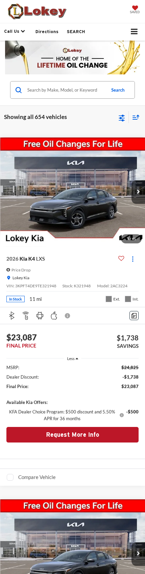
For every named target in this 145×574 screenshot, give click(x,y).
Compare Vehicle (37, 477)
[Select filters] (122, 117)
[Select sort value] (134, 117)
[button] (138, 192)
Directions (46, 31)
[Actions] (133, 259)
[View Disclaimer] (68, 316)
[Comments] (134, 315)
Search (117, 90)
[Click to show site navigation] (134, 32)
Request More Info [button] (72, 434)
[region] (72, 393)
